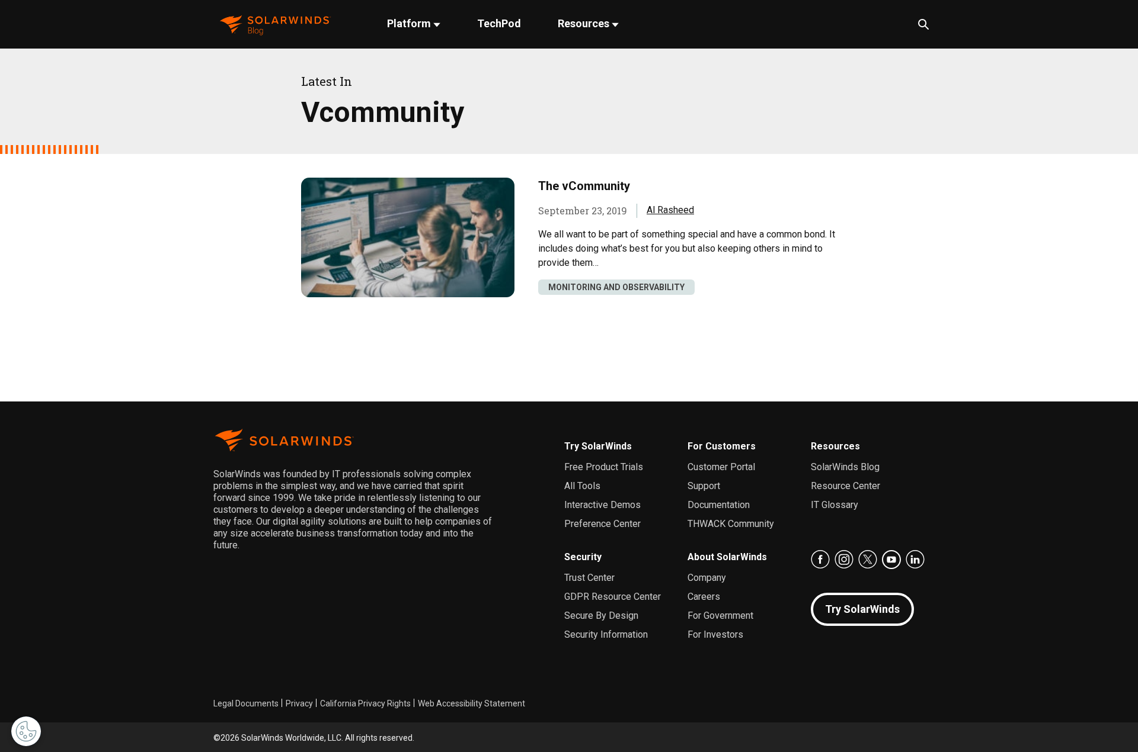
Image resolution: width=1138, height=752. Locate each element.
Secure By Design (601, 615)
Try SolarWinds (598, 446)
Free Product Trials (603, 467)
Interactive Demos (602, 504)
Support (704, 485)
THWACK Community (731, 523)
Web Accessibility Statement (471, 703)
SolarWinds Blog (845, 467)
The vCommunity (584, 186)
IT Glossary (834, 504)
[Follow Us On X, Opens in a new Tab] (867, 559)
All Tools (582, 485)
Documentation (719, 504)
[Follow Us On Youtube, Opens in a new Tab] (891, 559)
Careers (704, 596)
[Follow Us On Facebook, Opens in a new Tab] (820, 559)
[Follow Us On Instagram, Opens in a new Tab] (844, 559)
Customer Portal (721, 467)
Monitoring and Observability (616, 287)
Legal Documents (246, 703)
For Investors (715, 634)
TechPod (499, 23)
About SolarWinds (727, 557)
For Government (720, 615)
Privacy (299, 703)
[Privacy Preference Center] (26, 731)
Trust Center (589, 577)
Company (707, 577)
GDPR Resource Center (612, 596)
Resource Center (845, 485)
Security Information (606, 634)
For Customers (722, 446)
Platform (410, 23)
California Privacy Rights (365, 703)
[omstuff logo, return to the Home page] (275, 24)
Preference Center (602, 523)
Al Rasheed (670, 210)
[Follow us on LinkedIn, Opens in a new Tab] (915, 559)
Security (583, 557)
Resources (585, 23)
